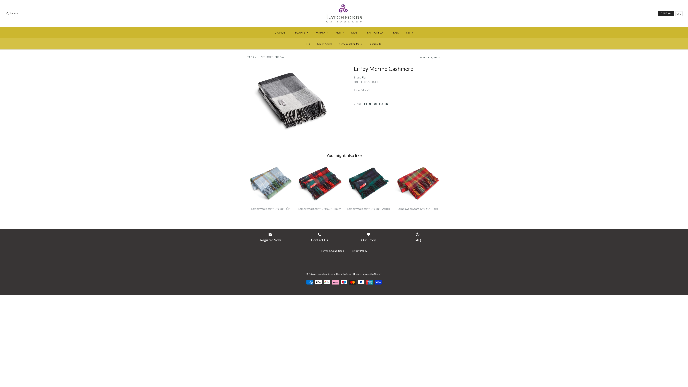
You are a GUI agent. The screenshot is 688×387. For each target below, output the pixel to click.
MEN (340, 32)
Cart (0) (666, 13)
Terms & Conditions (332, 250)
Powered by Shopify (372, 274)
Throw (279, 57)
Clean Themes (353, 274)
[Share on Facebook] (365, 104)
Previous (426, 57)
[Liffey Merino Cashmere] (290, 100)
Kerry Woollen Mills (350, 43)
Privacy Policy (359, 250)
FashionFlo (375, 43)
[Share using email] (386, 104)
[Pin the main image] (375, 104)
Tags (251, 57)
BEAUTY (301, 32)
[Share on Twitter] (370, 104)
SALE (396, 32)
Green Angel (324, 43)
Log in (409, 32)
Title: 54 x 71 (362, 90)
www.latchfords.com (324, 274)
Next (437, 57)
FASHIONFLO (376, 32)
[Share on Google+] (381, 104)
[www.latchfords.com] (344, 6)
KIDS (355, 32)
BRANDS (281, 32)
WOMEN (322, 32)
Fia (308, 43)
